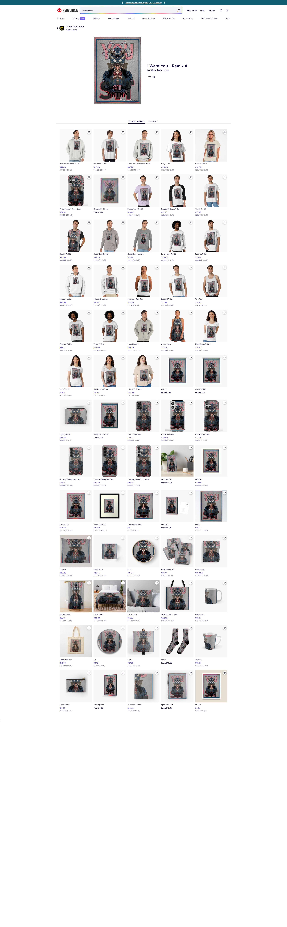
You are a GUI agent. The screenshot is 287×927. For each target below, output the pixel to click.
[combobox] (131, 10)
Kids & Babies (168, 18)
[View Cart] (227, 10)
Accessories (188, 18)
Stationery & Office (209, 18)
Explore (60, 18)
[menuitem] (60, 18)
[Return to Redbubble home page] (67, 10)
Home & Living (148, 18)
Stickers (96, 18)
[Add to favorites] (149, 77)
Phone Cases (113, 18)
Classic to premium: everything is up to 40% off (144, 3)
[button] (144, 3)
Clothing (78, 18)
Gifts (227, 18)
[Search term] (179, 10)
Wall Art (130, 18)
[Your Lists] (221, 10)
